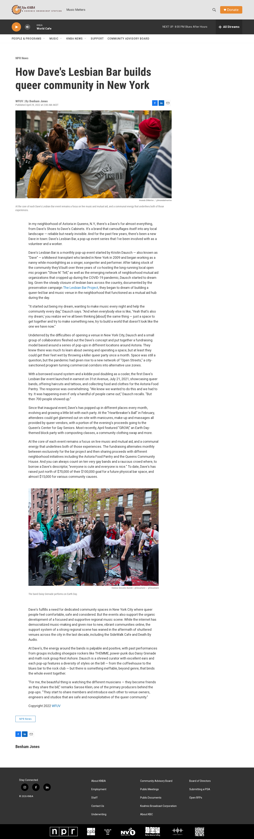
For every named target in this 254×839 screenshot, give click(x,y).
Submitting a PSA (199, 789)
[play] (16, 27)
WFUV (56, 706)
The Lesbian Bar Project (80, 288)
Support (97, 38)
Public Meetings (149, 789)
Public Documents (150, 797)
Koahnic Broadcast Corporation (158, 806)
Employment (98, 789)
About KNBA (98, 781)
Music (53, 38)
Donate (233, 10)
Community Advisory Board (128, 38)
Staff (94, 797)
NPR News (21, 58)
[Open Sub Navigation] (44, 38)
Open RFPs (195, 797)
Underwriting (98, 814)
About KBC (146, 814)
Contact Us (97, 806)
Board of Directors (200, 781)
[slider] (33, 27)
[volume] (27, 27)
